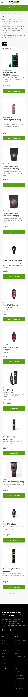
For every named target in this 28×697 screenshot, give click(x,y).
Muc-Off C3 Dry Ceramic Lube (8, 391)
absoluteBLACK (7, 70)
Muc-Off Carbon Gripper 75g (13, 482)
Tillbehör (11, 13)
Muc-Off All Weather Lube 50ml (10, 349)
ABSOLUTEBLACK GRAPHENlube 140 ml (11, 74)
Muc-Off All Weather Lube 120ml (10, 306)
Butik (6, 13)
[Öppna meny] (3, 672)
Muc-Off (5, 258)
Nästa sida (16, 593)
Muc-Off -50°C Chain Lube (12, 260)
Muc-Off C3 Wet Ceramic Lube (9, 438)
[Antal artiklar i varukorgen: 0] (25, 2)
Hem (3, 13)
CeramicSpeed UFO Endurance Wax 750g (11, 215)
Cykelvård (16, 13)
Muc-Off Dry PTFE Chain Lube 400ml (12, 570)
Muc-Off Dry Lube (9, 524)
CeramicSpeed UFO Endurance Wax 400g (11, 168)
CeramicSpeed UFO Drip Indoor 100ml (12, 121)
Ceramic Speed (7, 117)
